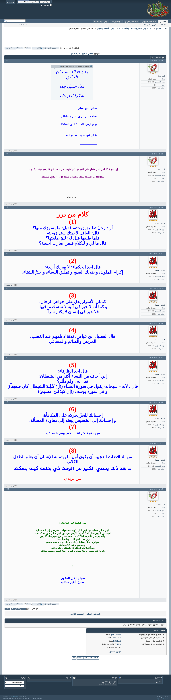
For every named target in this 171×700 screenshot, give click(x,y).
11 (21, 48)
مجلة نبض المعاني (109, 681)
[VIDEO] (118, 644)
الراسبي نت (116, 21)
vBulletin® (14, 696)
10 (25, 48)
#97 (7, 358)
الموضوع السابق (93, 614)
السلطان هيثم (131, 21)
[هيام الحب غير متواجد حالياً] (153, 214)
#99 (7, 443)
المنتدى (163, 21)
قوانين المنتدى (115, 651)
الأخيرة (9, 48)
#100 (7, 489)
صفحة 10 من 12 (50, 48)
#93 (7, 207)
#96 (7, 323)
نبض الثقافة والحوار (105, 28)
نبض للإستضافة (100, 21)
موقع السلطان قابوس (107, 683)
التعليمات (164, 24)
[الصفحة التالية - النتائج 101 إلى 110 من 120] (14, 48)
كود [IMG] (117, 641)
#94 (7, 254)
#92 (7, 154)
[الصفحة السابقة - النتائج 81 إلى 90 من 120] (34, 48)
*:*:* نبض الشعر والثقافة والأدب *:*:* (135, 28)
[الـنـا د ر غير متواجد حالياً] (153, 67)
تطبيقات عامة (145, 24)
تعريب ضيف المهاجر (162, 698)
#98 (7, 402)
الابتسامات (117, 637)
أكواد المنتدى (116, 634)
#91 (7, 61)
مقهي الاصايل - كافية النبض (82, 53)
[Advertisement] (85, 36)
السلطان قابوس (149, 21)
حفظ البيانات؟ (45, 5)
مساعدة (10, 2)
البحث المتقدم (22, 24)
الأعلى (7, 609)
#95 (7, 288)
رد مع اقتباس (10, 151)
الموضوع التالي (77, 614)
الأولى (39, 48)
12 (18, 48)
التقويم (155, 24)
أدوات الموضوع (159, 57)
